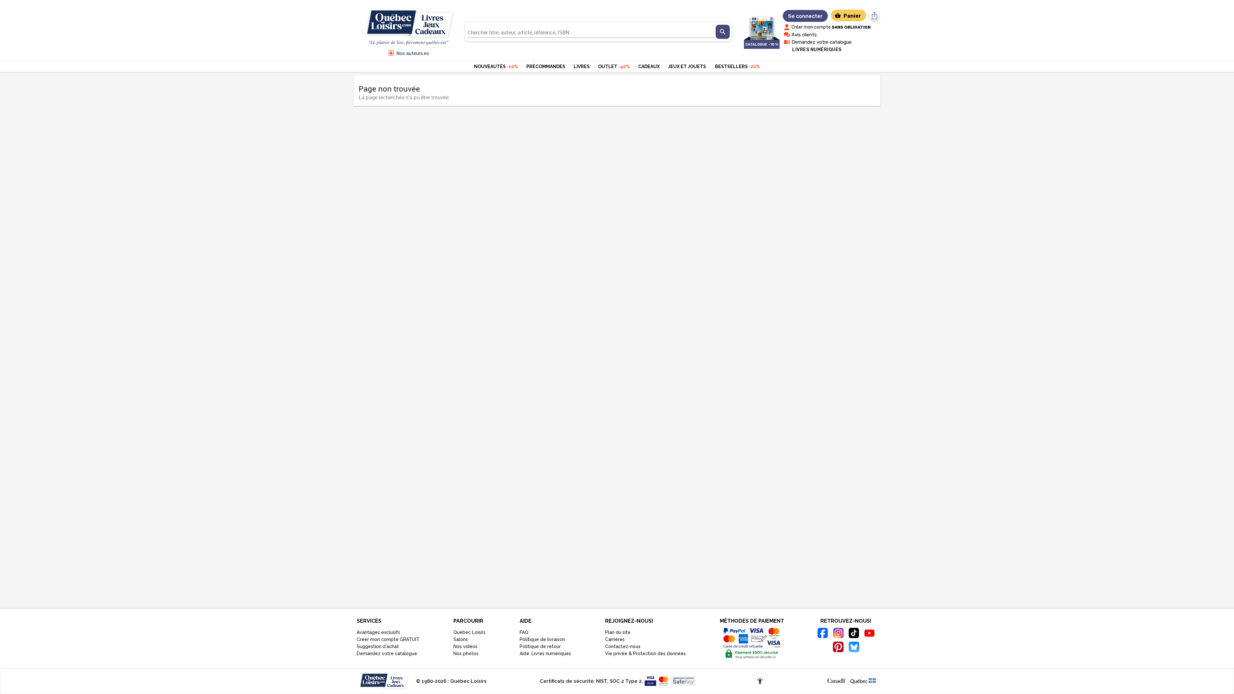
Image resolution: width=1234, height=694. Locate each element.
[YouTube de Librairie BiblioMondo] (869, 634)
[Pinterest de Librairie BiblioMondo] (838, 648)
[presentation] (723, 32)
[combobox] (591, 31)
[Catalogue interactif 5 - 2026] (761, 25)
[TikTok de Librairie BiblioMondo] (854, 634)
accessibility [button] (760, 681)
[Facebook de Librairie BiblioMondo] (823, 634)
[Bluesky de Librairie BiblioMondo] (854, 648)
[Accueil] (408, 23)
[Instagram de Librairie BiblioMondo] (838, 634)
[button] (836, 680)
